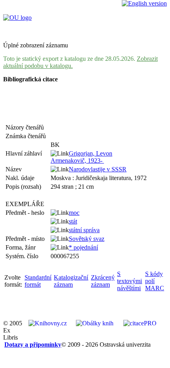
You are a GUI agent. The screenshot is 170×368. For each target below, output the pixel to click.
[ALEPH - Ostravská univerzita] (17, 17)
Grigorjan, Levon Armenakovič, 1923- (81, 157)
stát (73, 221)
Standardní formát (38, 281)
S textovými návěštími (129, 280)
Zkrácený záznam (103, 281)
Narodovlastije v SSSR (98, 169)
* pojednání (83, 247)
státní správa (84, 230)
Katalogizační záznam (71, 281)
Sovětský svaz (86, 238)
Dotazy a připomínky (32, 344)
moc (74, 212)
